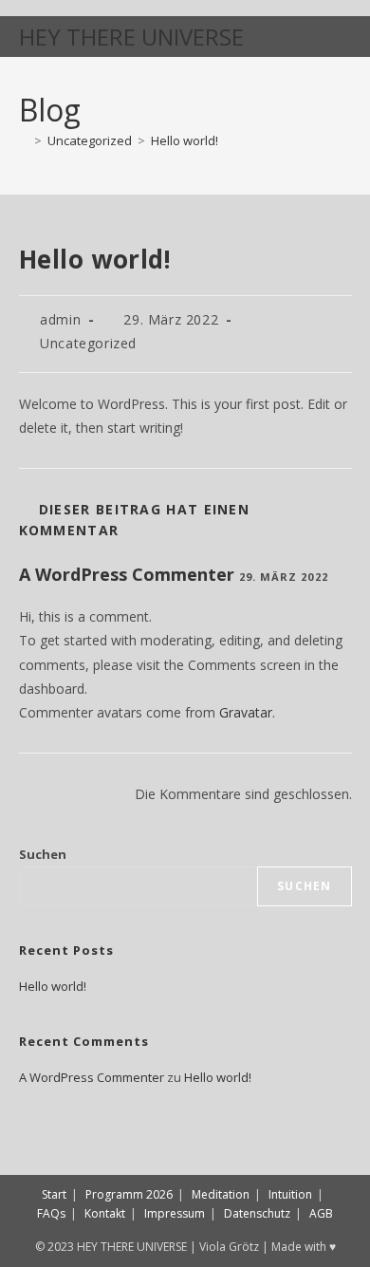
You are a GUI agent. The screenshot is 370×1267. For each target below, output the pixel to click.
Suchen (42, 854)
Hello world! (184, 140)
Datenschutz (257, 1213)
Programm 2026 (129, 1194)
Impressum (174, 1213)
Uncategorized (88, 343)
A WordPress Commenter (126, 574)
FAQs (51, 1213)
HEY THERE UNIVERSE (131, 36)
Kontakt (104, 1213)
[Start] (23, 140)
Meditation (221, 1194)
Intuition (290, 1194)
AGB (321, 1213)
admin (60, 319)
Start (54, 1194)
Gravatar (245, 712)
